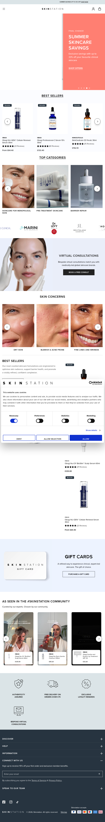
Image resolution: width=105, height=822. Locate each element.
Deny (19, 439)
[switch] (39, 421)
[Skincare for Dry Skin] (18, 325)
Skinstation (37, 812)
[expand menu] (3, 9)
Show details (91, 430)
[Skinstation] (52, 9)
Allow (86, 439)
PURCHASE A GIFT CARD (78, 574)
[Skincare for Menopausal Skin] (18, 186)
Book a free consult (79, 272)
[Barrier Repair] (87, 186)
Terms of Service (39, 780)
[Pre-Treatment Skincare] (52, 186)
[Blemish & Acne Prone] (52, 325)
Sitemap (64, 812)
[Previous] (7, 121)
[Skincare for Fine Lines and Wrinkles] (87, 325)
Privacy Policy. (55, 780)
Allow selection (52, 439)
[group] (36, 52)
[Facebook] (3, 802)
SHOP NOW (74, 61)
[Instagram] (10, 802)
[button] (99, 9)
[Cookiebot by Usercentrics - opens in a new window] (91, 383)
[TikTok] (17, 802)
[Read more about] (86, 683)
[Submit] (99, 774)
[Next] (97, 121)
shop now (74, 69)
